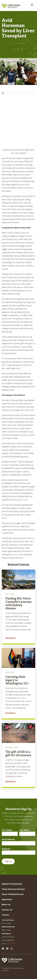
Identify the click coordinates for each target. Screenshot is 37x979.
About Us (6, 904)
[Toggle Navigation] (32, 4)
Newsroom (7, 899)
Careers (5, 915)
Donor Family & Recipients (14, 43)
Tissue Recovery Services (13, 889)
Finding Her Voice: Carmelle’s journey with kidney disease (18, 603)
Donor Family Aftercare (13, 894)
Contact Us (7, 909)
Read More (10, 638)
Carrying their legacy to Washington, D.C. (17, 680)
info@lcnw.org (10, 944)
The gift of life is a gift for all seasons (18, 753)
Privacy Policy (5, 970)
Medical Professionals (12, 884)
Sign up (8, 861)
